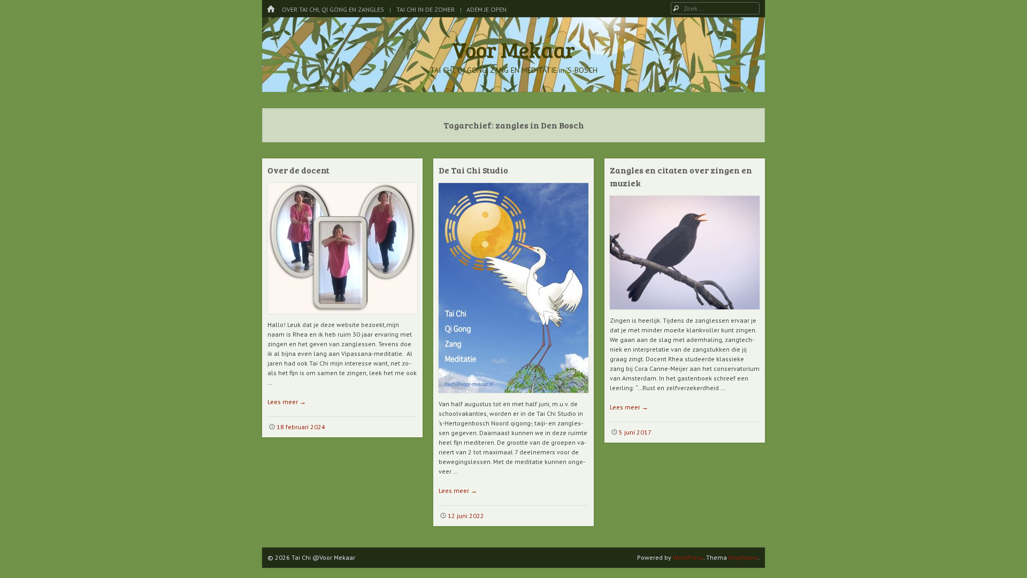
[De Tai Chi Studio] (513, 397)
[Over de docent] (342, 318)
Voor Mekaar (513, 49)
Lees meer (286, 402)
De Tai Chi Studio (473, 170)
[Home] (271, 9)
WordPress (688, 557)
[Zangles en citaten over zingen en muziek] (685, 313)
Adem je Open (486, 9)
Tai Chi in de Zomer (425, 9)
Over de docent (298, 170)
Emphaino (743, 557)
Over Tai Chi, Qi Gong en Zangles (333, 9)
